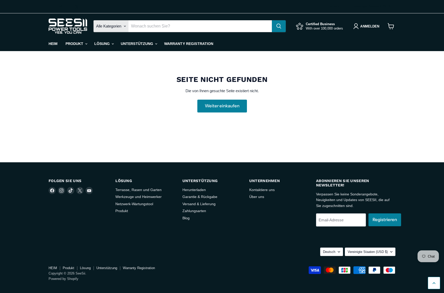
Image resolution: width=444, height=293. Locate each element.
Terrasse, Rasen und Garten (138, 190)
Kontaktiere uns (262, 190)
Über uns (256, 197)
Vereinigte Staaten (372, 6)
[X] (76, 6)
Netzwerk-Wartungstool (134, 204)
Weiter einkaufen (222, 105)
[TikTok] (68, 6)
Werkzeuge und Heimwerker (138, 197)
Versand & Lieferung (199, 204)
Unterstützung (137, 44)
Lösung (102, 44)
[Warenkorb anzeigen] (391, 26)
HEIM (53, 44)
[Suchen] (279, 26)
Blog (186, 218)
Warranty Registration (189, 44)
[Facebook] (52, 6)
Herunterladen (194, 190)
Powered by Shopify (63, 279)
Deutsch (334, 6)
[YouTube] (85, 6)
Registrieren (385, 219)
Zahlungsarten (194, 211)
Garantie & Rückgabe (199, 197)
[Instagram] (60, 6)
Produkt (75, 44)
